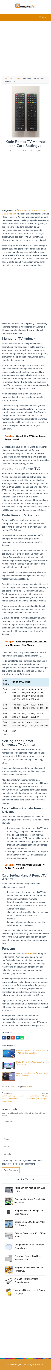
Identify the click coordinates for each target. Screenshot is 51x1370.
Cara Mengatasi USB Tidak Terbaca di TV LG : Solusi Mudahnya (32, 1051)
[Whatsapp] (22, 1037)
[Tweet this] (8, 1037)
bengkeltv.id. (21, 1364)
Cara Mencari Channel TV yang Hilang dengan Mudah (32, 1074)
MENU (44, 17)
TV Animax (28, 1086)
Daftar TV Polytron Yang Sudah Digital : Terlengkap (32, 1063)
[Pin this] (13, 1037)
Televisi (12, 1086)
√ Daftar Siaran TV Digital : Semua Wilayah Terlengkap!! (38, 1096)
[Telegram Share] (18, 1037)
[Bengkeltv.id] (25, 5)
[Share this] (4, 1037)
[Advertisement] (25, 48)
